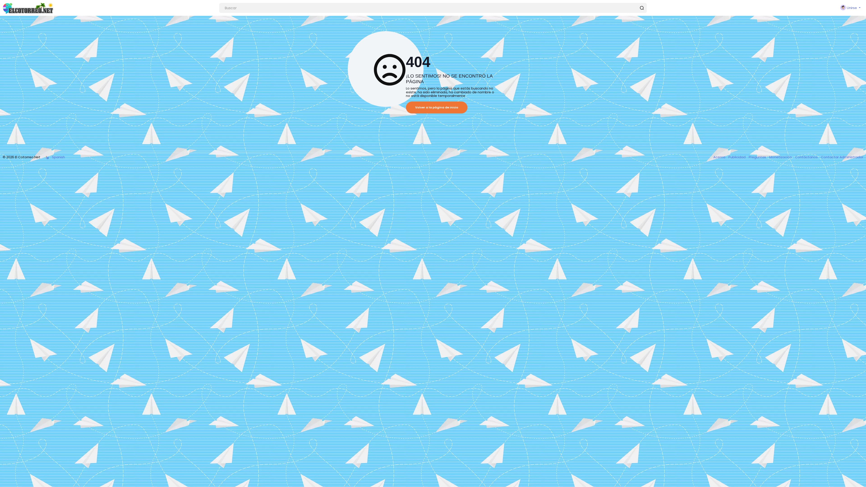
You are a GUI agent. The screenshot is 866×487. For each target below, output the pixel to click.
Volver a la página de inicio (436, 107)
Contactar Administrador (842, 157)
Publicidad (737, 157)
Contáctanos (807, 157)
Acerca (719, 157)
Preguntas (758, 157)
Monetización (781, 157)
